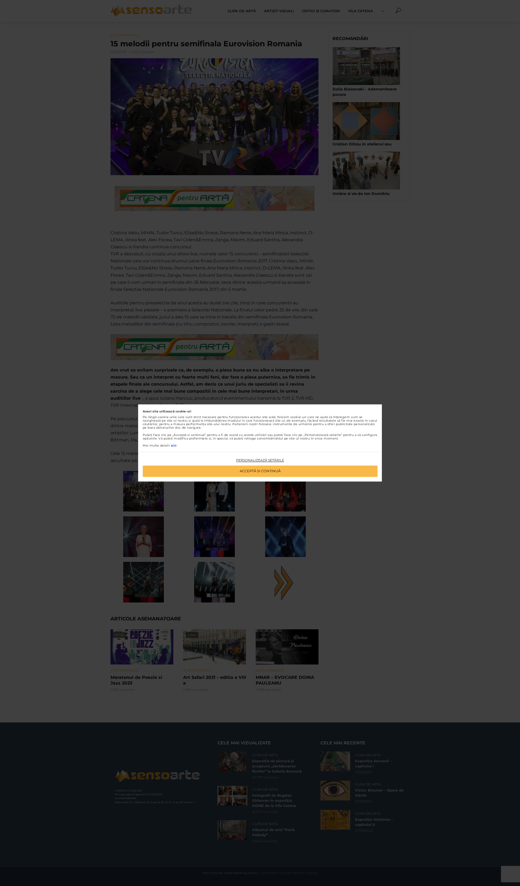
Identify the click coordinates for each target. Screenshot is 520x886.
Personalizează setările (260, 460)
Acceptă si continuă (260, 471)
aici (174, 445)
